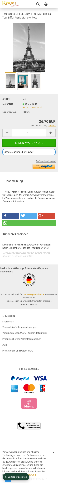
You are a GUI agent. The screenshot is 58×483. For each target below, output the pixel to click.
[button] (10, 216)
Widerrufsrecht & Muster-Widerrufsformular (24, 333)
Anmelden (28, 256)
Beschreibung (14, 181)
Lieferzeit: (7, 104)
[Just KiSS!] (10, 4)
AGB (4, 345)
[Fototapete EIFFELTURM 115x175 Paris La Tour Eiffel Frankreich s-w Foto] (29, 47)
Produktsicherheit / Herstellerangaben (21, 339)
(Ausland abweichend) (32, 107)
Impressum (8, 321)
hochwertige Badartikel (33, 294)
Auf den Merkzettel (46, 161)
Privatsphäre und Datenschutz (17, 350)
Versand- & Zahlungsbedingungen (19, 327)
